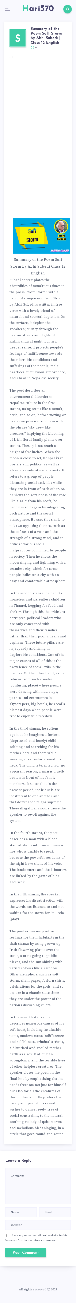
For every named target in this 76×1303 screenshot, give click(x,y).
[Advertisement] (38, 99)
